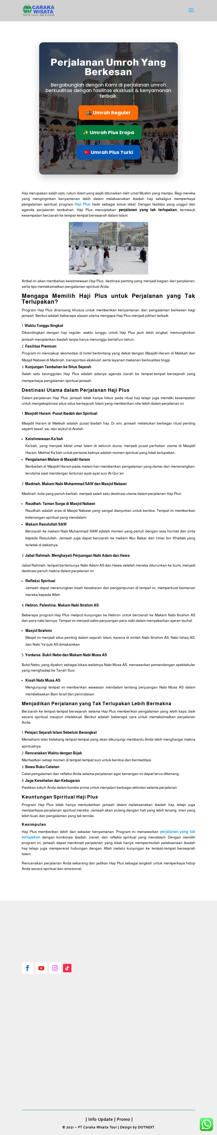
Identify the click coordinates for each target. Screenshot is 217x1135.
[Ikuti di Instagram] (55, 968)
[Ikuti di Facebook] (27, 968)
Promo (123, 1119)
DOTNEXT (146, 1127)
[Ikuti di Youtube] (41, 968)
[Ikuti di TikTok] (67, 968)
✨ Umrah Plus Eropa (108, 132)
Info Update (100, 1119)
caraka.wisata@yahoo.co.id (52, 1085)
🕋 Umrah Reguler (108, 112)
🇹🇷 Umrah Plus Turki (108, 152)
